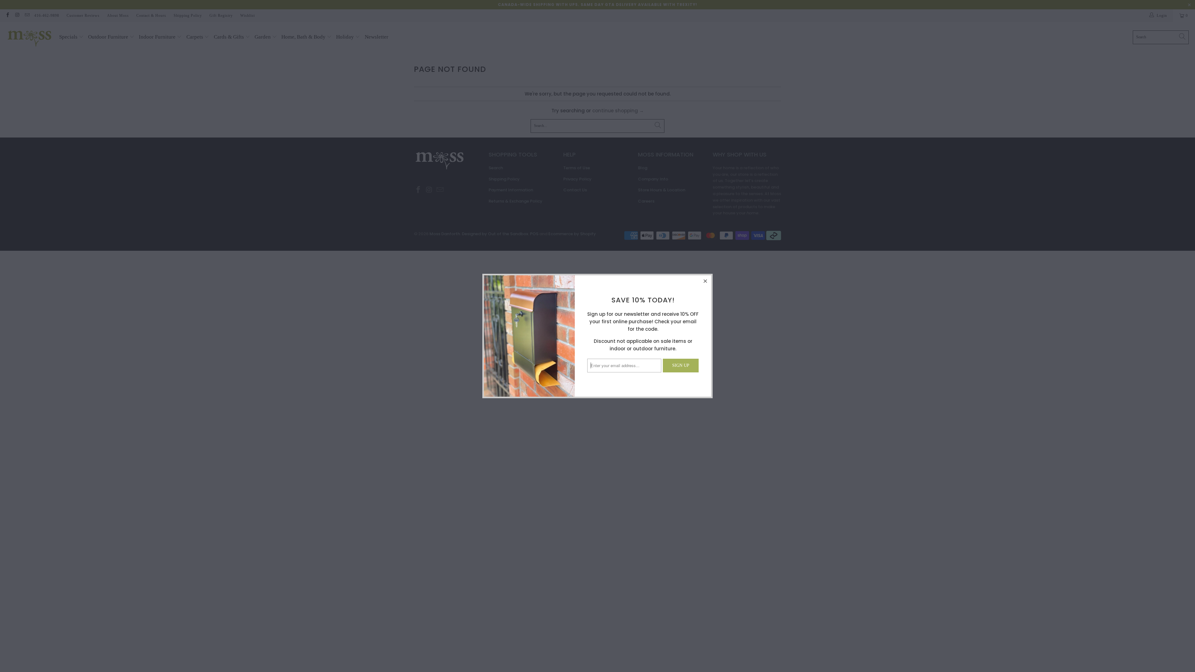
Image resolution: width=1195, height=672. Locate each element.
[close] (705, 281)
